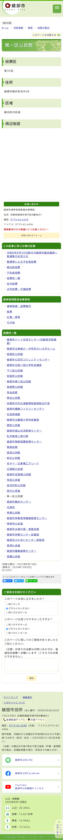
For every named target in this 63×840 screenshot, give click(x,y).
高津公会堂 (13, 545)
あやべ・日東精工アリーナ (23, 463)
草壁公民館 (13, 513)
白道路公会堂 (15, 469)
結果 (9, 311)
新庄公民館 (13, 458)
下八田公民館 (15, 370)
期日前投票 (13, 267)
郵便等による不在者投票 (22, 262)
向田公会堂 (13, 480)
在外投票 (12, 283)
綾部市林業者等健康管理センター (27, 518)
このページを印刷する (44, 35)
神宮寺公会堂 (15, 523)
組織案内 (27, 697)
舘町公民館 (13, 425)
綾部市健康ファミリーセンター (25, 409)
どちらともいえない (19, 608)
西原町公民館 (15, 354)
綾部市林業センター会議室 (23, 534)
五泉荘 (11, 507)
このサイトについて (14, 703)
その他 (11, 322)
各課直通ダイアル (15, 720)
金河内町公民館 (16, 485)
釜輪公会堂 (13, 556)
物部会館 (12, 447)
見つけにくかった (18, 633)
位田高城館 (13, 414)
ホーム (5, 28)
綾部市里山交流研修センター (24, 430)
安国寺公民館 (15, 376)
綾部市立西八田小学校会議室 (24, 365)
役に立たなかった (18, 613)
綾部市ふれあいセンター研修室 (25, 540)
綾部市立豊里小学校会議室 (23, 420)
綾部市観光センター (19, 502)
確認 (31, 678)
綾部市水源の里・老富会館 (23, 529)
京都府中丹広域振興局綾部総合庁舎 (28, 403)
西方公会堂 (13, 491)
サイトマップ (11, 697)
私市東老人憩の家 (17, 436)
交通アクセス (38, 720)
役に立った (14, 604)
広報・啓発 (13, 317)
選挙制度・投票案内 (19, 306)
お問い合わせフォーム (31, 235)
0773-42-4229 (19, 220)
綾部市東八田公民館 (19, 381)
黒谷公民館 (13, 398)
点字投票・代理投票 (19, 289)
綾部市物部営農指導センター (24, 441)
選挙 (30, 28)
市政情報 (18, 28)
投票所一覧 (13, 278)
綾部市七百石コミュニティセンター (28, 359)
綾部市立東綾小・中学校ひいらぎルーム (31, 348)
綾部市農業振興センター (22, 551)
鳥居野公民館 (15, 387)
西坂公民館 (13, 452)
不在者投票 (13, 273)
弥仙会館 (12, 392)
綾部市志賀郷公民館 (19, 474)
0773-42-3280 (18, 726)
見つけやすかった (18, 625)
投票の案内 (44, 28)
